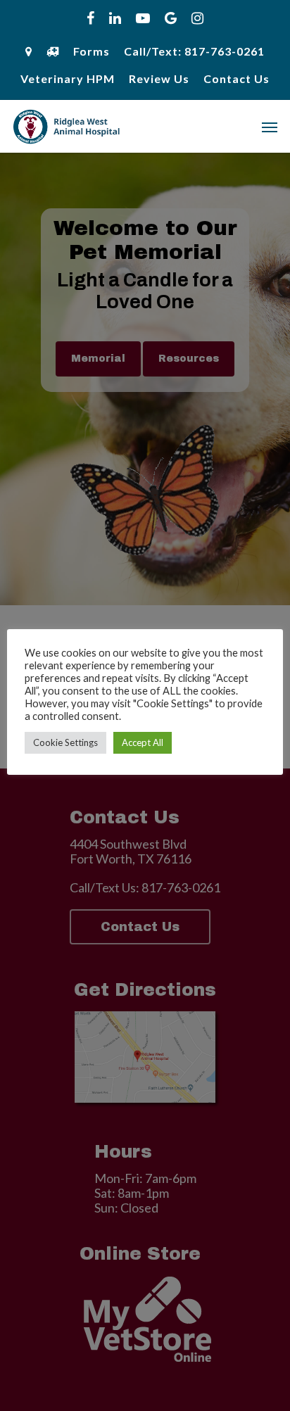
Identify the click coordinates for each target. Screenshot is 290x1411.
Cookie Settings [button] (65, 742)
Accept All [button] (142, 742)
